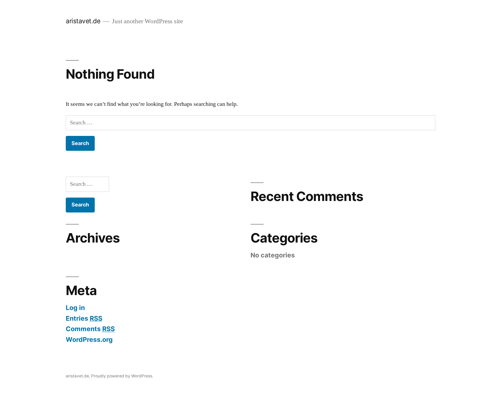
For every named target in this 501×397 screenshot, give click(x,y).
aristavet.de (83, 21)
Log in (75, 308)
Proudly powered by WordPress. (122, 375)
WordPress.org (89, 339)
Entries (84, 318)
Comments (90, 329)
